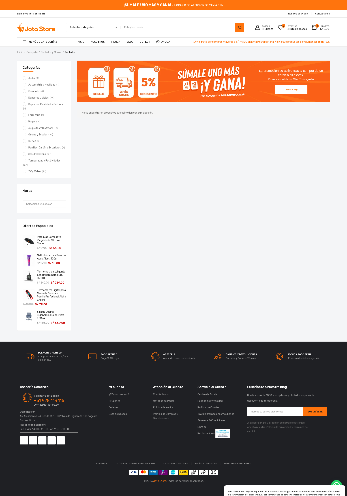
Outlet (145, 41)
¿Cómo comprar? (119, 394)
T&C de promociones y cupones (216, 414)
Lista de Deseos (118, 414)
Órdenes (113, 407)
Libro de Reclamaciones (206, 430)
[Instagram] (33, 440)
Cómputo (32, 52)
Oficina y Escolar (37, 134)
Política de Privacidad (294, 491)
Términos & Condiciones (211, 420)
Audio (31, 78)
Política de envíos (163, 407)
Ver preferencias (323, 483)
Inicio (80, 41)
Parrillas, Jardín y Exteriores (44, 147)
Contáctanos (161, 394)
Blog (130, 41)
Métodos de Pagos (163, 401)
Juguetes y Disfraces (40, 128)
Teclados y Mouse (51, 52)
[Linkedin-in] (61, 440)
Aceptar (246, 483)
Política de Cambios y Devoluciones (165, 416)
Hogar (31, 121)
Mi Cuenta (114, 401)
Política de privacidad (278, 427)
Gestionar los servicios (242, 473)
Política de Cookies (271, 491)
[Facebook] (24, 440)
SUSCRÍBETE (315, 411)
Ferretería (34, 115)
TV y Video (34, 171)
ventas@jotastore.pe (46, 404)
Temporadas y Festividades (44, 160)
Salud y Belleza (37, 154)
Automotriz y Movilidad (41, 84)
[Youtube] (52, 440)
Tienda (115, 41)
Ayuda (165, 41)
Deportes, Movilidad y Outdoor (45, 104)
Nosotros (98, 41)
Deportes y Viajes (38, 97)
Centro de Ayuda (207, 394)
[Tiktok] (42, 440)
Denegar (285, 483)
